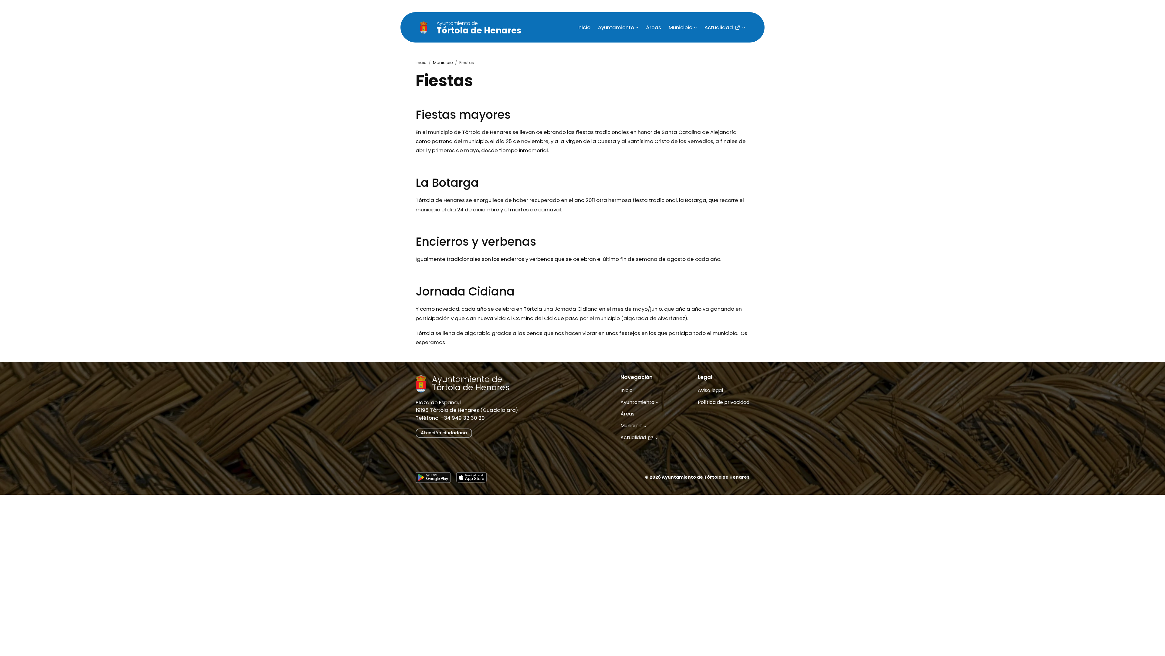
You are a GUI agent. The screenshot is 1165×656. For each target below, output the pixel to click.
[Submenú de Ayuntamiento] (636, 27)
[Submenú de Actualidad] (743, 27)
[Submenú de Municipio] (695, 27)
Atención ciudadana (444, 433)
